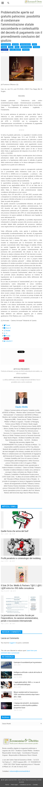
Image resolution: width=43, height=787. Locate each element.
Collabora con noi (25, 784)
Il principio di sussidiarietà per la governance (28, 662)
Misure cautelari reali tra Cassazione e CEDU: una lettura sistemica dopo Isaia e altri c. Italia (26, 694)
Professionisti (6, 44)
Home (7, 784)
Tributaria (26, 49)
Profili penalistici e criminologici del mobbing (21, 558)
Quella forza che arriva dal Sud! (14, 531)
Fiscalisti (36, 47)
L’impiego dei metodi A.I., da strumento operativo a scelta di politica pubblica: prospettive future (26, 705)
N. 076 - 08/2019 (15, 49)
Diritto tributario (26, 47)
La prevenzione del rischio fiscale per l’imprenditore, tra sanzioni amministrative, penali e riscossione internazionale (19, 618)
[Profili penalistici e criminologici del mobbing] (21, 547)
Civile (34, 44)
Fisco (17, 47)
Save (7, 338)
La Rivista (4, 49)
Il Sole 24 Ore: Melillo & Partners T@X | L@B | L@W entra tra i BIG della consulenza (21, 586)
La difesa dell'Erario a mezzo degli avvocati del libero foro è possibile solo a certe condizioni (21, 381)
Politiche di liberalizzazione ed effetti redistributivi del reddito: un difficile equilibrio (21, 372)
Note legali (14, 784)
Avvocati (15, 44)
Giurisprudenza (25, 44)
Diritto (11, 47)
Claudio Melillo (21, 407)
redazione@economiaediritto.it (19, 771)
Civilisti (4, 47)
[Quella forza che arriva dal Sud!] (21, 520)
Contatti (35, 784)
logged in (12, 643)
